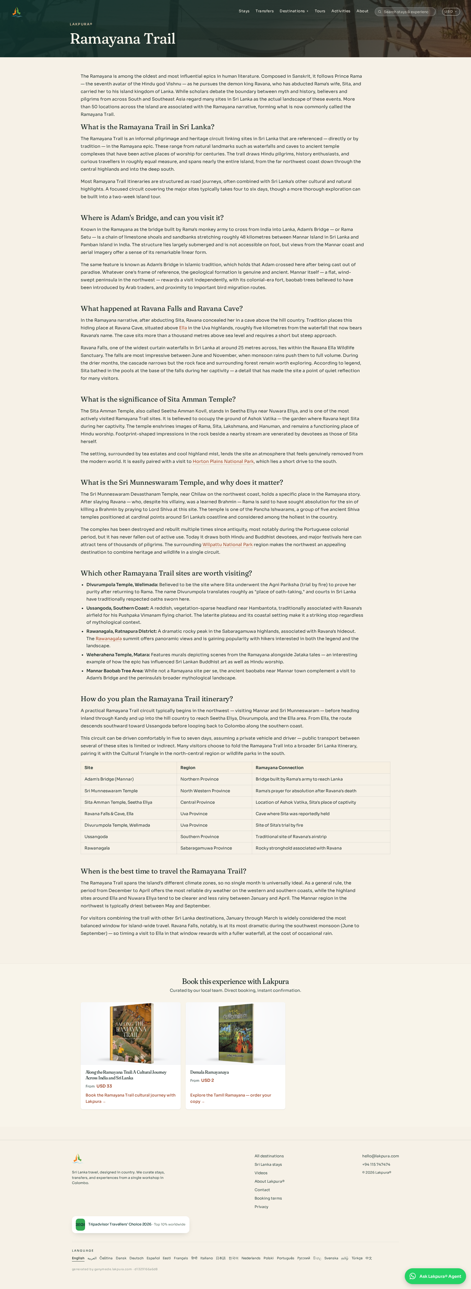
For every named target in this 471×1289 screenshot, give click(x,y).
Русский (303, 1258)
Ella (183, 328)
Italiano (206, 1258)
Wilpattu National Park (228, 544)
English (78, 1258)
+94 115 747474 (376, 1164)
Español (153, 1258)
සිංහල (317, 1258)
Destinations (294, 11)
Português (285, 1258)
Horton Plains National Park (223, 461)
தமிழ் (344, 1258)
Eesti (167, 1258)
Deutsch (136, 1258)
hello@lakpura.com (380, 1156)
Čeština (106, 1258)
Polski (269, 1258)
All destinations (269, 1156)
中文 (369, 1258)
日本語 (221, 1258)
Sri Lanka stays (268, 1164)
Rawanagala (109, 639)
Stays (244, 11)
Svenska (331, 1258)
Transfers (265, 11)
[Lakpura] (17, 12)
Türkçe (357, 1258)
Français (181, 1258)
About (363, 11)
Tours (320, 11)
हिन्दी (194, 1258)
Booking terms (268, 1198)
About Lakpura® (270, 1181)
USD (451, 11)
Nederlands (251, 1258)
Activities (340, 11)
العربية (91, 1258)
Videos (261, 1173)
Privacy (261, 1206)
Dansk (121, 1258)
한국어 (233, 1258)
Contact (262, 1190)
